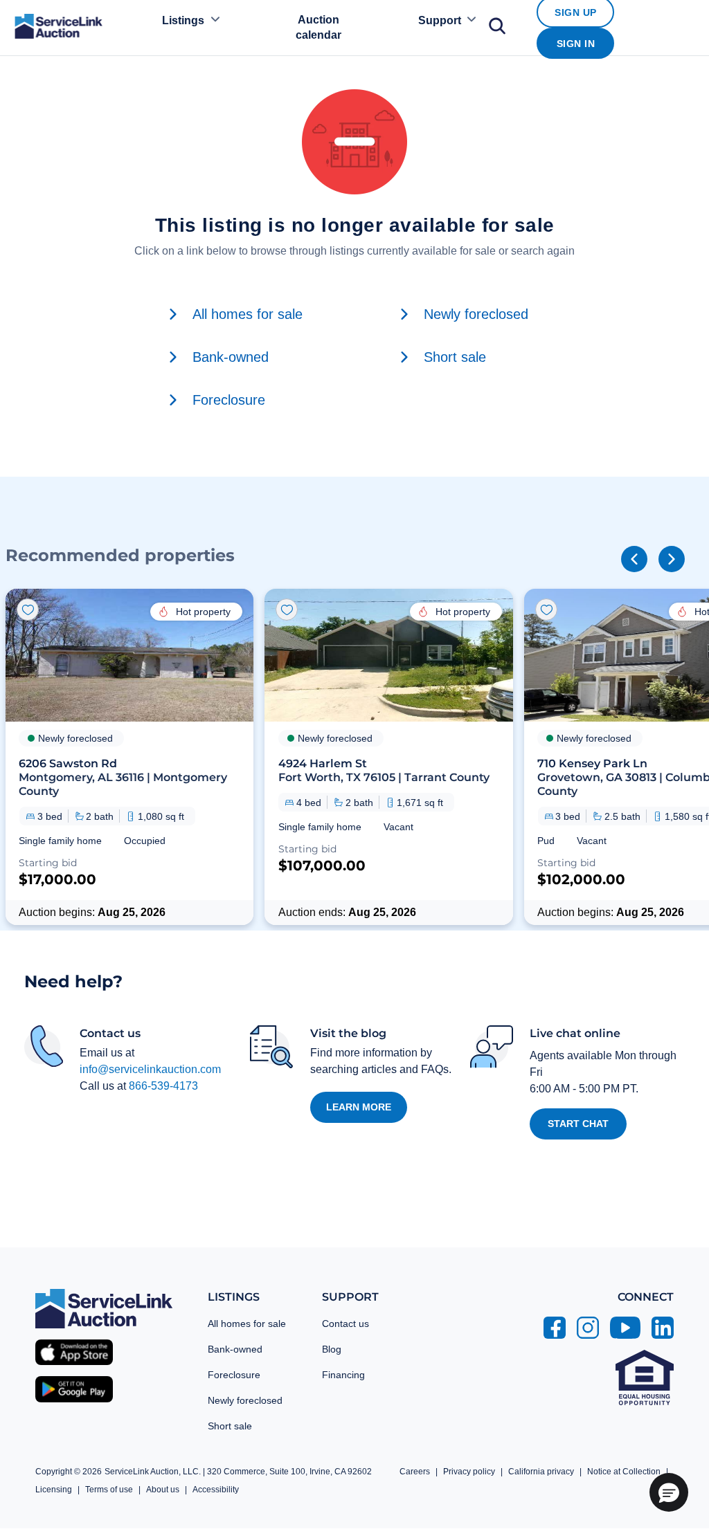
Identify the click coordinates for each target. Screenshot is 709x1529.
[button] (129, 757)
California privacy (541, 1471)
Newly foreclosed (245, 1400)
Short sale (230, 1425)
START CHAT (578, 1123)
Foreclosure (234, 1374)
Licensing (53, 1489)
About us (162, 1489)
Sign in (576, 43)
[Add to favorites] (28, 609)
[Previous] (634, 559)
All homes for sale (247, 1323)
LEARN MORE (358, 1107)
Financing (343, 1374)
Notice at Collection (624, 1471)
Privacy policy (469, 1471)
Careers (415, 1471)
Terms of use (109, 1489)
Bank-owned (235, 1349)
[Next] (671, 559)
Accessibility (215, 1489)
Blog (331, 1349)
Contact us (345, 1323)
